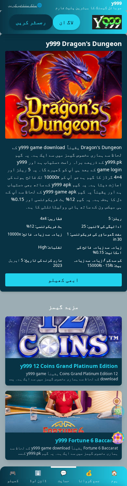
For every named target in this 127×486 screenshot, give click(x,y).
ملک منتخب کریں (22, 5)
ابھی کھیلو (63, 279)
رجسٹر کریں (31, 22)
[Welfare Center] (117, 411)
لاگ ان (66, 22)
